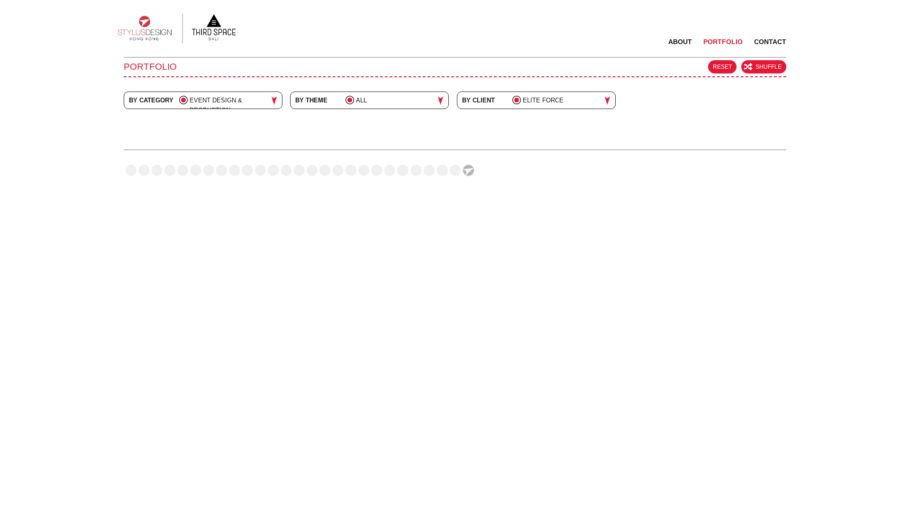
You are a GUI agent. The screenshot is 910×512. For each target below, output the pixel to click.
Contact (770, 42)
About (680, 42)
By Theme (311, 100)
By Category (151, 100)
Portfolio (723, 42)
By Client (478, 100)
